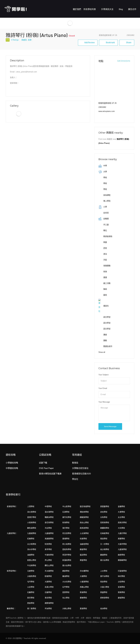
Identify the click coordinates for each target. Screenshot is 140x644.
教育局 (75, 463)
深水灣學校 (31, 512)
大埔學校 (83, 576)
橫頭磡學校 (122, 560)
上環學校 (30, 506)
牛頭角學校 (49, 555)
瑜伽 (105, 271)
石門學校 (65, 587)
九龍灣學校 (122, 549)
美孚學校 (48, 549)
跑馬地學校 (84, 528)
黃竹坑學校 (66, 517)
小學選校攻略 (12, 463)
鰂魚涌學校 (31, 528)
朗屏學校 (65, 571)
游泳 (105, 254)
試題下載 (43, 463)
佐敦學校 (83, 539)
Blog (121, 9)
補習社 (106, 306)
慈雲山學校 (31, 560)
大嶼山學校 (66, 608)
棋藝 (105, 242)
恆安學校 (103, 582)
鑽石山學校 (49, 565)
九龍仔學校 (122, 533)
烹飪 (105, 260)
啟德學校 (121, 555)
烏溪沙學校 (49, 587)
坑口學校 (65, 598)
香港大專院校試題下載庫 (50, 473)
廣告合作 (132, 9)
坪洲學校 (48, 608)
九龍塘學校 (49, 533)
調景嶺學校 (49, 603)
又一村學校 (104, 544)
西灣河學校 (122, 522)
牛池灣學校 (31, 565)
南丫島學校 (31, 608)
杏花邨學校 (49, 522)
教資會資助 (107, 236)
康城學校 (121, 598)
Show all (101, 352)
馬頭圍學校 (49, 539)
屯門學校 (30, 582)
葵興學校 (121, 592)
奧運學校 (121, 539)
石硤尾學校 (104, 533)
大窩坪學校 (122, 544)
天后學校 (48, 528)
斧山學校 (48, 560)
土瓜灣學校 (84, 533)
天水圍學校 (49, 571)
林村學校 (121, 576)
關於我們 (77, 9)
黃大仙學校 (104, 560)
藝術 (105, 295)
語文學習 (106, 317)
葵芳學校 (30, 598)
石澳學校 (65, 512)
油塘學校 (30, 555)
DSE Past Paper (46, 468)
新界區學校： (12, 571)
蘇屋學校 (83, 549)
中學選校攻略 (12, 468)
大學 (105, 172)
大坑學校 (121, 528)
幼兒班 (106, 213)
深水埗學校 (31, 549)
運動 (105, 340)
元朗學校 (30, 571)
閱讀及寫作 (107, 346)
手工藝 (106, 225)
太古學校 (121, 517)
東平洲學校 (104, 576)
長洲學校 (103, 608)
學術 (105, 177)
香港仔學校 (31, 517)
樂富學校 (83, 560)
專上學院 (106, 201)
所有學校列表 (90, 9)
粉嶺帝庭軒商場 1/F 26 (108, 35)
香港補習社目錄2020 (81, 473)
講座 (105, 335)
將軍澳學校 (104, 598)
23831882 (102, 107)
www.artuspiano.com (106, 111)
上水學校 (103, 571)
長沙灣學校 (104, 549)
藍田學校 (83, 555)
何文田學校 (66, 533)
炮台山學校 (84, 522)
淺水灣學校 (49, 512)
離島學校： (11, 608)
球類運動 (106, 266)
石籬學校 (30, 592)
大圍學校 (48, 582)
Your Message (104, 402)
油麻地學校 (84, 544)
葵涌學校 (83, 592)
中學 (105, 166)
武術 (105, 248)
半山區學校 (66, 506)
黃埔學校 (65, 539)
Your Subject (103, 375)
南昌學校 (103, 539)
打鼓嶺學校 (122, 571)
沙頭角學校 (31, 576)
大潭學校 (121, 512)
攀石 (105, 230)
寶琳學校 (83, 598)
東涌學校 (83, 608)
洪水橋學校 (84, 571)
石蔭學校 (48, 592)
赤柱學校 (103, 512)
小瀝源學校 (84, 582)
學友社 (75, 479)
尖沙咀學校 (31, 544)
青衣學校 (48, 598)
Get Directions (123, 61)
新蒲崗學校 (66, 560)
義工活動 (106, 283)
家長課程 (106, 195)
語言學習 (106, 329)
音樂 (29, 40)
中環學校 (48, 506)
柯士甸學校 (66, 544)
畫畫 (105, 277)
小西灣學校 (31, 522)
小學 (105, 207)
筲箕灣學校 (104, 522)
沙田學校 (121, 582)
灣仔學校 (65, 528)
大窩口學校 (104, 587)
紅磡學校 (30, 539)
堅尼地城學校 (85, 506)
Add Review (89, 42)
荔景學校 (65, 592)
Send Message (110, 426)
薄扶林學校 (84, 512)
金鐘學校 (121, 506)
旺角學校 (48, 544)
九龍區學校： (12, 533)
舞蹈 (105, 289)
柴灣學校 (65, 522)
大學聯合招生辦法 (80, 468)
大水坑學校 (66, 582)
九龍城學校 (31, 533)
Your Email (102, 388)
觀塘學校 (103, 555)
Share (128, 42)
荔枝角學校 (66, 549)
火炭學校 (30, 587)
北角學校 (103, 517)
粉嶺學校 (48, 576)
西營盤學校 (104, 506)
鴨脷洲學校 (49, 517)
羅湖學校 (65, 576)
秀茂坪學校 (66, 555)
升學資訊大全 (107, 9)
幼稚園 (106, 219)
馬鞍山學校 (84, 587)
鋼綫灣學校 (84, 517)
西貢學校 (30, 603)
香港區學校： (12, 506)
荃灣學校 (121, 587)
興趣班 (24, 40)
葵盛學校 (103, 592)
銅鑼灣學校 (104, 528)
